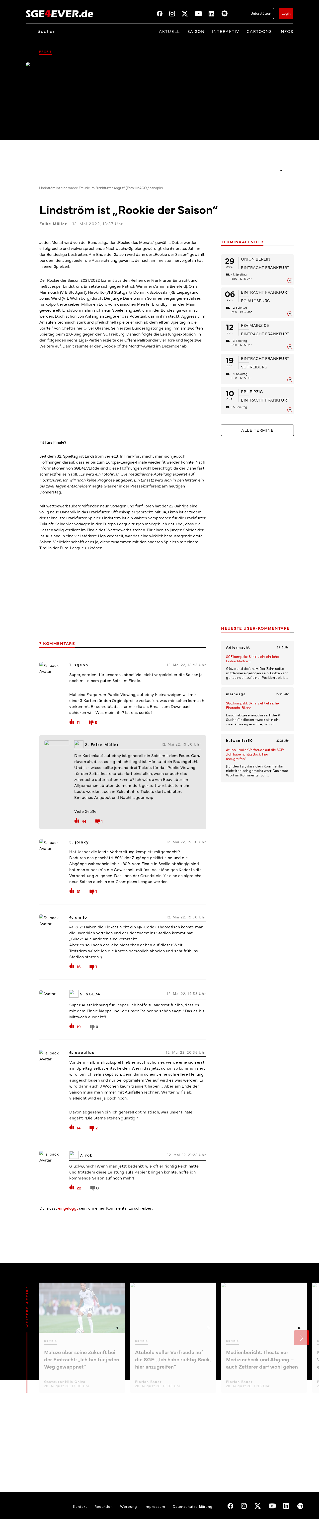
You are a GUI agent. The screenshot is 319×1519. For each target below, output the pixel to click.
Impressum (155, 1506)
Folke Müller (53, 223)
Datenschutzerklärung (193, 1506)
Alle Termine (257, 430)
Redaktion (103, 1506)
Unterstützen (260, 13)
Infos (286, 31)
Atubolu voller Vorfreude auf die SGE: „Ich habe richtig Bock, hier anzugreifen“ (255, 754)
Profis (45, 51)
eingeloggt (68, 1208)
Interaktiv (225, 31)
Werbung (128, 1506)
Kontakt (80, 1506)
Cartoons (259, 31)
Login (286, 13)
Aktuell (169, 31)
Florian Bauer (148, 1381)
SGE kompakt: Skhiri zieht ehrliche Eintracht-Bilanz (252, 658)
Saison (196, 31)
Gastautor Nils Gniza (64, 1381)
